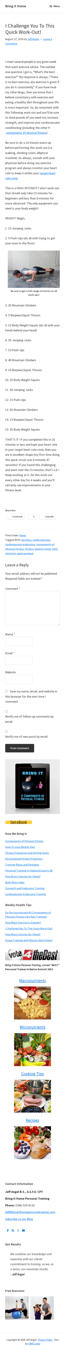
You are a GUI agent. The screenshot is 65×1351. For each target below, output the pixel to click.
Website (10, 672)
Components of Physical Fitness (24, 841)
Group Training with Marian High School (29, 940)
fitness (29, 549)
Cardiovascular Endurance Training (25, 894)
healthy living (42, 549)
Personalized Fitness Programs (23, 858)
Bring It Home (15, 6)
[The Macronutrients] (32, 1003)
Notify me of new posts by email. (26, 737)
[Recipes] (32, 1142)
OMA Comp (34, 1343)
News (23, 535)
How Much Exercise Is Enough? (23, 922)
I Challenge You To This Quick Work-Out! (29, 928)
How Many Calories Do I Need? (23, 876)
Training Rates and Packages (22, 864)
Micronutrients (32, 1027)
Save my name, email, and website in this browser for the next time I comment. (31, 696)
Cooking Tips (32, 1073)
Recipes (32, 1120)
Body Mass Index (14, 882)
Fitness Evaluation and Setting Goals (27, 853)
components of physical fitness (26, 133)
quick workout (25, 553)
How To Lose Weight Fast (20, 847)
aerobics (26, 540)
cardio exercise (41, 540)
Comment (12, 589)
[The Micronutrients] (32, 1049)
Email (10, 653)
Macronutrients (32, 980)
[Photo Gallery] (17, 1299)
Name (10, 634)
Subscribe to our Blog (19, 1219)
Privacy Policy (45, 1339)
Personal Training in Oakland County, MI (29, 870)
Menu (56, 6)
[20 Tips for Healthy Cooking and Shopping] (32, 1096)
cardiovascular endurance (20, 544)
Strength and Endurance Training (25, 888)
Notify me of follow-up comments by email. (29, 718)
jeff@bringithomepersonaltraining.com (30, 1212)
